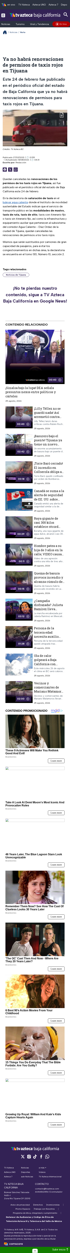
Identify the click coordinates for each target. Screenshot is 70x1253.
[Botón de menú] (3, 15)
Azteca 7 (53, 4)
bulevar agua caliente (15, 202)
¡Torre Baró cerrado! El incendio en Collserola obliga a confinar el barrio (48, 469)
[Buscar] (66, 15)
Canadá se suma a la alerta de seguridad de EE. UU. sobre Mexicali (49, 497)
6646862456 (41, 1192)
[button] (35, 1251)
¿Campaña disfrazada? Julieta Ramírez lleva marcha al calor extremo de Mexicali (48, 611)
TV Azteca (24, 4)
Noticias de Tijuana (16, 275)
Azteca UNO (39, 4)
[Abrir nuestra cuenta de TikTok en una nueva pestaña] (35, 1156)
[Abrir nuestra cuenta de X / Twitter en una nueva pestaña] (23, 1156)
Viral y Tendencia (39, 24)
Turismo (20, 24)
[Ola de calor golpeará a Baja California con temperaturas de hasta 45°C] (19, 665)
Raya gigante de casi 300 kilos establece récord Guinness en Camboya (46, 526)
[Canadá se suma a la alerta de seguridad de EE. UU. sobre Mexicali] (19, 500)
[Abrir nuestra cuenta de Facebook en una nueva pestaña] (41, 1156)
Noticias (5, 24)
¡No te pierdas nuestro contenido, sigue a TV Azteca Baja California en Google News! (35, 295)
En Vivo (63, 24)
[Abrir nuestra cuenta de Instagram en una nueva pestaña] (29, 1156)
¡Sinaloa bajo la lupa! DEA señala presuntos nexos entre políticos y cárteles (30, 392)
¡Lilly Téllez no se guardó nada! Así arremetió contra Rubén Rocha (47, 414)
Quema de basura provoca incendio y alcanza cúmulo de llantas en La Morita (49, 579)
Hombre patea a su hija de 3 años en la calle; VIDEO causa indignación (48, 552)
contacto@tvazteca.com (47, 1189)
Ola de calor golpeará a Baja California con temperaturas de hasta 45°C (46, 663)
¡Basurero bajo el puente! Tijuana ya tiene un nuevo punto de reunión (48, 442)
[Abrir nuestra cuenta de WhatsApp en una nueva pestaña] (47, 1156)
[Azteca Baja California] (35, 15)
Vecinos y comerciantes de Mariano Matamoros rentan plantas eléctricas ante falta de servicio (49, 693)
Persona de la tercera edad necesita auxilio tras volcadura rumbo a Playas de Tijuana (47, 638)
